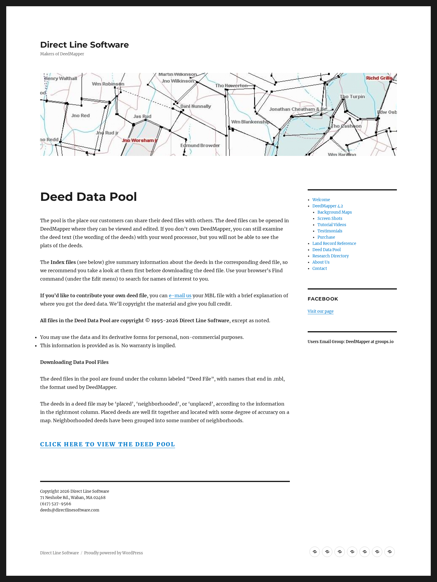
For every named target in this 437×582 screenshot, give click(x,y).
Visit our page (321, 311)
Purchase (326, 237)
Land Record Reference (334, 243)
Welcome (321, 199)
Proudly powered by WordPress (113, 553)
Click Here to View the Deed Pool (107, 444)
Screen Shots (329, 218)
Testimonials (329, 231)
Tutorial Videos (331, 224)
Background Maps (334, 212)
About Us (321, 262)
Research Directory (330, 256)
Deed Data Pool (326, 249)
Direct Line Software (84, 45)
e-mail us (180, 295)
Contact (319, 268)
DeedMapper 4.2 (327, 206)
